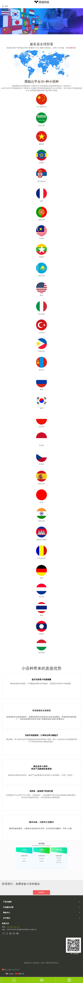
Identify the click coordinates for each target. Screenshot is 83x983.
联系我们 (41, 892)
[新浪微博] (14, 933)
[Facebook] (10, 933)
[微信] (17, 933)
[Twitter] (7, 933)
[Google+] (3, 933)
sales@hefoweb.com (13, 927)
